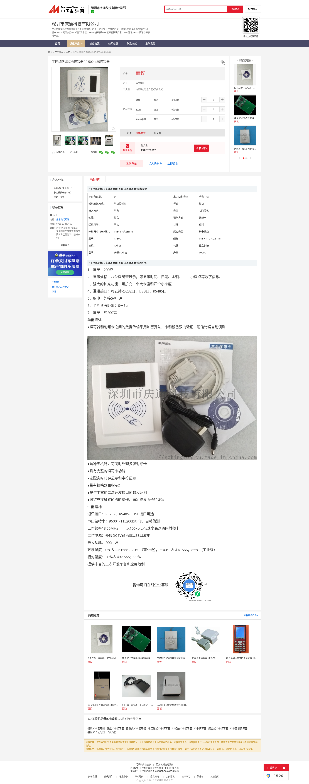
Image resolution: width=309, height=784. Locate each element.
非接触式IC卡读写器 (159, 728)
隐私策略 (154, 776)
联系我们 (108, 776)
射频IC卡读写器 (96, 732)
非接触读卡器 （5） (63, 192)
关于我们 (92, 776)
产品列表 (59, 52)
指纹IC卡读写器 (96, 728)
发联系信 (131, 163)
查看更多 (65, 245)
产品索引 (56, 282)
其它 (68, 52)
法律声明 (186, 776)
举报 (75, 152)
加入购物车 (155, 163)
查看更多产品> (251, 615)
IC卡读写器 (200, 728)
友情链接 (214, 776)
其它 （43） (59, 197)
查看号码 (201, 148)
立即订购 (172, 163)
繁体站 (200, 776)
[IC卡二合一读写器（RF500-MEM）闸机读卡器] (245, 74)
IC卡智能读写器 (238, 728)
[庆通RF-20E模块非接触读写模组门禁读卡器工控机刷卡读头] (245, 105)
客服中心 (123, 776)
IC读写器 (112, 732)
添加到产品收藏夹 (60, 287)
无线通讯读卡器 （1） (64, 188)
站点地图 (139, 776)
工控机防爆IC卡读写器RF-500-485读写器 (159, 767)
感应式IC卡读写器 (218, 728)
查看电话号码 (62, 219)
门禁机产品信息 (143, 764)
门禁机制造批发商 (164, 764)
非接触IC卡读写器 (182, 728)
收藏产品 (60, 152)
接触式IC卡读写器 (136, 728)
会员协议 (170, 776)
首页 (50, 52)
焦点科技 (158, 780)
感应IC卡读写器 (115, 728)
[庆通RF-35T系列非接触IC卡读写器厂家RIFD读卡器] (245, 135)
